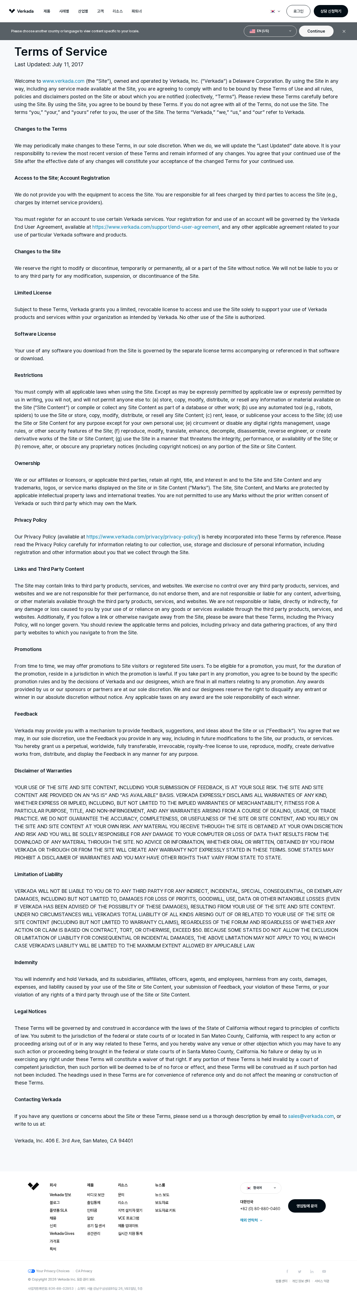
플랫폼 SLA (58, 1210)
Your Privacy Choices (53, 1271)
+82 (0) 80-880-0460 (260, 1208)
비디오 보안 (95, 1195)
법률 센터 (281, 1281)
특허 (53, 1249)
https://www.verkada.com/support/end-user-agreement (155, 227)
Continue (316, 31)
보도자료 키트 (165, 1210)
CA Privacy (84, 1271)
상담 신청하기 (330, 11)
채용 (53, 1218)
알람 (90, 1218)
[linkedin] (312, 1271)
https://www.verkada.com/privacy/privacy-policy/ (142, 537)
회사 (53, 1185)
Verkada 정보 (60, 1195)
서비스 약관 (322, 1281)
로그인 (298, 11)
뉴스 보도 (162, 1195)
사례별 (64, 11)
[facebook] (287, 1271)
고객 (100, 11)
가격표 (54, 1241)
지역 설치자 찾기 (130, 1210)
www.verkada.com (63, 81)
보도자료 (161, 1202)
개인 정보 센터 (301, 1281)
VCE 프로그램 (128, 1218)
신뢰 (53, 1225)
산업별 (83, 11)
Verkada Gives (62, 1233)
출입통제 (93, 1202)
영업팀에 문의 (306, 1206)
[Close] (344, 31)
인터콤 (92, 1210)
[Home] (33, 1222)
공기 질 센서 (96, 1225)
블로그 (54, 1202)
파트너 (137, 11)
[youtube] (324, 1271)
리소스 (118, 11)
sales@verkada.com (311, 1116)
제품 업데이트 (128, 1225)
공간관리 (93, 1233)
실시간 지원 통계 (130, 1233)
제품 (47, 11)
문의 (121, 1195)
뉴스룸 (160, 1185)
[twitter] (300, 1271)
